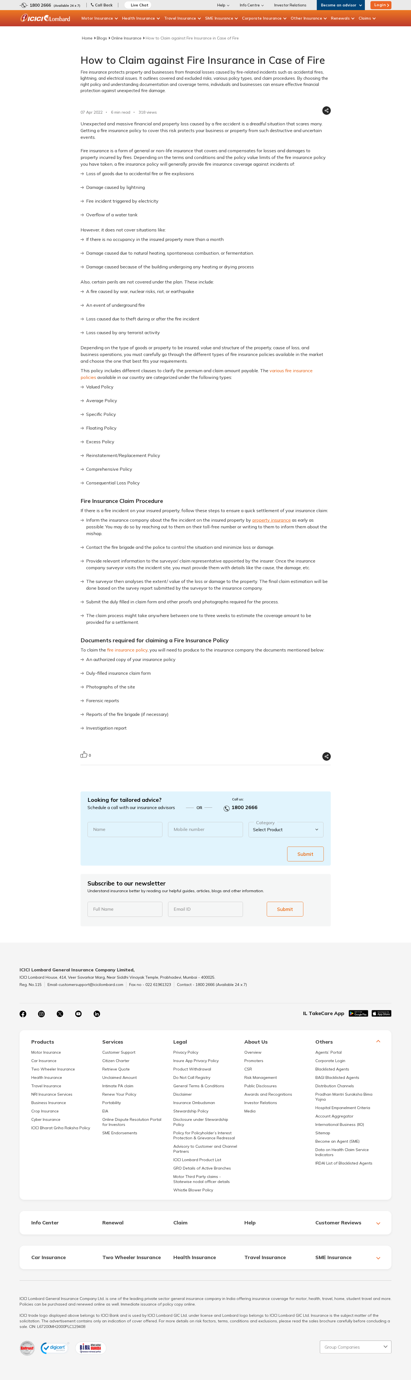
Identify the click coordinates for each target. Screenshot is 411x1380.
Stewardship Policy (190, 1111)
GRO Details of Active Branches (202, 1168)
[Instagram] (41, 1014)
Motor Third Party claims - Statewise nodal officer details (201, 1179)
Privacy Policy (185, 1052)
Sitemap (322, 1132)
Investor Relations (290, 5)
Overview (252, 1052)
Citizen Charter (115, 1060)
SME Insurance (219, 18)
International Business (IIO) (339, 1124)
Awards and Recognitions (268, 1094)
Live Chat (139, 5)
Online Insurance (126, 38)
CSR (248, 1069)
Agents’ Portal (328, 1052)
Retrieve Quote (116, 1069)
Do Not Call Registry (191, 1077)
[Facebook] (23, 1014)
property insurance (271, 520)
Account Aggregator (334, 1116)
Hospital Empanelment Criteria (342, 1107)
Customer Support (118, 1052)
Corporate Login (330, 1060)
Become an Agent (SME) (337, 1141)
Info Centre (250, 5)
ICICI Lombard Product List (197, 1159)
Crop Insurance (45, 1111)
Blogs (102, 38)
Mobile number (189, 829)
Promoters (253, 1060)
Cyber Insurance (45, 1119)
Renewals (340, 18)
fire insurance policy (127, 650)
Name (99, 829)
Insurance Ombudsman (194, 1102)
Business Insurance (48, 1102)
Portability (111, 1102)
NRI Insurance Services (51, 1094)
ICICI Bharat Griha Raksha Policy (60, 1127)
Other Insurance (306, 18)
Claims (365, 18)
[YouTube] (78, 1014)
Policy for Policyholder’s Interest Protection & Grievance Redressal (204, 1135)
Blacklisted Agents (332, 1069)
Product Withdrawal (192, 1069)
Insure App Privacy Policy (196, 1060)
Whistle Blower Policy (193, 1189)
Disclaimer (182, 1094)
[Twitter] (59, 1014)
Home (87, 38)
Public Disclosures (260, 1085)
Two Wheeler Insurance (53, 1069)
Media (250, 1111)
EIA (105, 1111)
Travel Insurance (180, 18)
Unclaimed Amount (119, 1077)
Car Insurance (43, 1060)
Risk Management (260, 1077)
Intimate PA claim (117, 1085)
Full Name (103, 909)
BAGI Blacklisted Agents (337, 1077)
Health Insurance (138, 18)
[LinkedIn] (96, 1014)
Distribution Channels (334, 1085)
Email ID (182, 909)
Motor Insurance (97, 18)
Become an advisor (338, 5)
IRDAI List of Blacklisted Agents (343, 1163)
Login (380, 4)
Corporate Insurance (262, 18)
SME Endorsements (119, 1132)
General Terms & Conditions (198, 1085)
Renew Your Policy (119, 1094)
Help (221, 5)
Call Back (103, 5)
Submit (305, 854)
